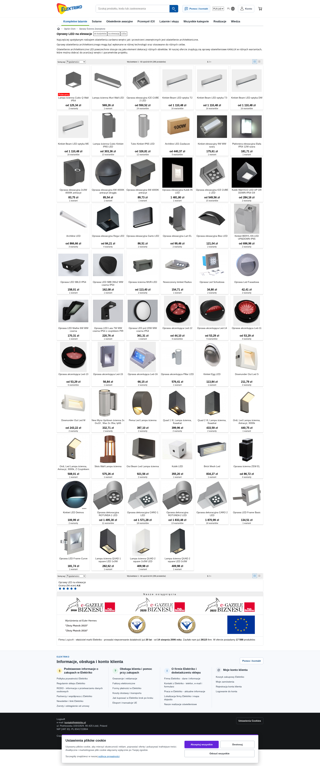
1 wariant (108, 108)
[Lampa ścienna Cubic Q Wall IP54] (73, 80)
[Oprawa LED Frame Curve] (73, 541)
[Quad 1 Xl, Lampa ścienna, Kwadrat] (177, 403)
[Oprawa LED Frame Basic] (247, 495)
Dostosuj (237, 744)
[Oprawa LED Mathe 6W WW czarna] (73, 311)
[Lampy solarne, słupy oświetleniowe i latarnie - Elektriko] (69, 9)
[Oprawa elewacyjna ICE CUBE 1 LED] (212, 173)
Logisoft (69, 639)
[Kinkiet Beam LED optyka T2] (177, 80)
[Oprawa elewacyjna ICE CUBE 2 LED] (143, 80)
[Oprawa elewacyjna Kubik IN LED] (177, 173)
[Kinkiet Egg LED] (212, 357)
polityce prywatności (109, 756)
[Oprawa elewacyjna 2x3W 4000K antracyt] (73, 173)
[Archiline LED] (73, 219)
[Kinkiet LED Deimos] (73, 495)
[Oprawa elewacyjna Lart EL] (177, 219)
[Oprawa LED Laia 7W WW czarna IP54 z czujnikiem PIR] (108, 311)
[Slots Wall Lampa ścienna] (108, 449)
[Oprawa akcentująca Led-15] (108, 357)
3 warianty (73, 247)
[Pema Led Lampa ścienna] (143, 403)
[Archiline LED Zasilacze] (177, 127)
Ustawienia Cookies (249, 720)
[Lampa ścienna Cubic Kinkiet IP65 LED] (108, 127)
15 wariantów (212, 201)
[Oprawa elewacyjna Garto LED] (143, 219)
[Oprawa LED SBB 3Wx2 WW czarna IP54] (108, 265)
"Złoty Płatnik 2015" (76, 625)
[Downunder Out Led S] (247, 357)
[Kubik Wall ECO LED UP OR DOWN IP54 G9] (247, 173)
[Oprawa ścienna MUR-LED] (143, 265)
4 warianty (108, 247)
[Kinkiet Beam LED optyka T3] (212, 80)
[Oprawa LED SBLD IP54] (73, 265)
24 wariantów (143, 108)
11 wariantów (108, 523)
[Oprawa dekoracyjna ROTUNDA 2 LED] (177, 495)
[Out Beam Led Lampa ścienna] (143, 449)
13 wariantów (108, 154)
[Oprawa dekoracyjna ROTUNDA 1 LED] (108, 495)
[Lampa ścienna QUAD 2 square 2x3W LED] (143, 541)
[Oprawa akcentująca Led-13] (73, 357)
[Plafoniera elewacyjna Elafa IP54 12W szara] (247, 127)
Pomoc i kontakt (251, 660)
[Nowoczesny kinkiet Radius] (177, 265)
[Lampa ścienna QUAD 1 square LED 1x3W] (108, 541)
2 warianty (73, 108)
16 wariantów (177, 108)
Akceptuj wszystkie (202, 744)
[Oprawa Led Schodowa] (212, 265)
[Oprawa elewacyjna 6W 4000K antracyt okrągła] (108, 173)
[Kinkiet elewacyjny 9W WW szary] (212, 127)
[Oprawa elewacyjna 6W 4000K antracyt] (143, 173)
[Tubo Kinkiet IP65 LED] (143, 127)
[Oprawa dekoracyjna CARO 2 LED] (212, 495)
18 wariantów (143, 523)
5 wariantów (177, 154)
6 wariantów (177, 339)
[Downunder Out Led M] (73, 403)
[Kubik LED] (177, 449)
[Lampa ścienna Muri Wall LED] (108, 80)
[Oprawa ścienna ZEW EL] (247, 449)
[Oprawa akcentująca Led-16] (143, 357)
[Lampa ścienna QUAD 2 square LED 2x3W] (177, 541)
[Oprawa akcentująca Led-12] (177, 311)
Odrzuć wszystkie (220, 753)
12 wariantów (143, 154)
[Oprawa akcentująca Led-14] (212, 311)
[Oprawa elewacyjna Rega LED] (108, 219)
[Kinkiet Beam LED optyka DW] (247, 80)
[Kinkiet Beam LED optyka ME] (73, 127)
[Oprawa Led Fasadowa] (247, 265)
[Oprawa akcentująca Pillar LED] (177, 357)
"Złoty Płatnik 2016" (76, 630)
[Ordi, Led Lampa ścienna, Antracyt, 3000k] (247, 403)
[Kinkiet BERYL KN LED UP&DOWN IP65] (247, 219)
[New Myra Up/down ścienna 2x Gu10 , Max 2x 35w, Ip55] (108, 403)
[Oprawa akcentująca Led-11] (247, 311)
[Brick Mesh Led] (212, 449)
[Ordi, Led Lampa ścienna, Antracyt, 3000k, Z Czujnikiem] (73, 449)
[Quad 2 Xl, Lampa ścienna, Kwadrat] (212, 403)
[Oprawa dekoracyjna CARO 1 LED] (143, 495)
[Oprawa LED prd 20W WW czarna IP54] (143, 311)
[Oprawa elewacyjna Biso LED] (212, 219)
